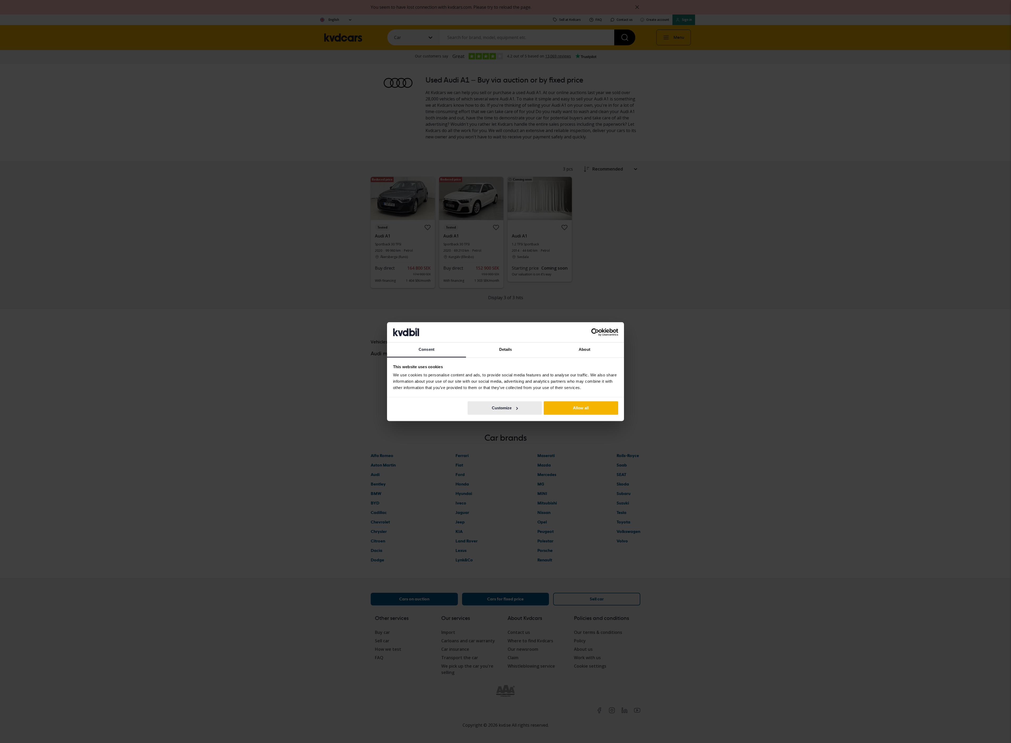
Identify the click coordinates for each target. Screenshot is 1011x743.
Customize (502, 408)
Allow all (581, 408)
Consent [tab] (426, 349)
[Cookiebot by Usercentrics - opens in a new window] (595, 332)
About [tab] (584, 349)
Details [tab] (505, 349)
